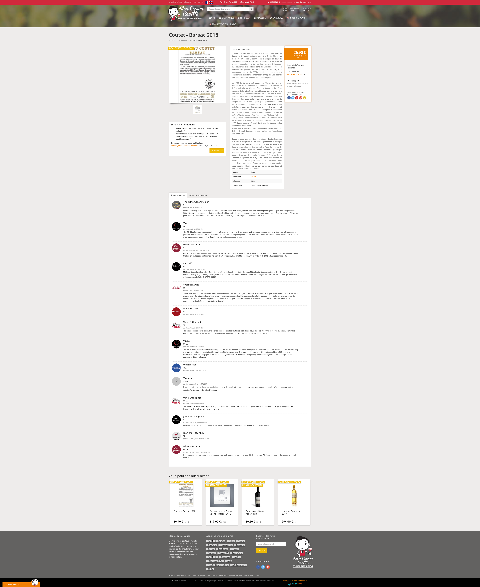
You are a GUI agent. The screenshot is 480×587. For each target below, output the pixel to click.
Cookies (214, 575)
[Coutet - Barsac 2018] (186, 502)
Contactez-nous (305, 2)
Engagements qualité (183, 575)
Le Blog (296, 2)
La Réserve (277, 18)
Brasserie (261, 18)
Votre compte (291, 10)
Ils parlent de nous (235, 575)
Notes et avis (179, 195)
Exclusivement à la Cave (223, 24)
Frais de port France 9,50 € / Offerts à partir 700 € (237, 2)
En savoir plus (217, 151)
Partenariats (223, 575)
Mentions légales (199, 575)
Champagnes (227, 18)
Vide (307, 10)
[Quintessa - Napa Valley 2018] (258, 502)
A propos (172, 575)
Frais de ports (248, 575)
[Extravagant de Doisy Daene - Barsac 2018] (222, 502)
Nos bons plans (297, 18)
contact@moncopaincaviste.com (184, 146)
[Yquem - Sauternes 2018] (294, 502)
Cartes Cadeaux (286, 2)
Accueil (172, 40)
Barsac (253, 177)
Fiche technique (199, 195)
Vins (213, 18)
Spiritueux (244, 18)
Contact (257, 575)
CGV (208, 575)
